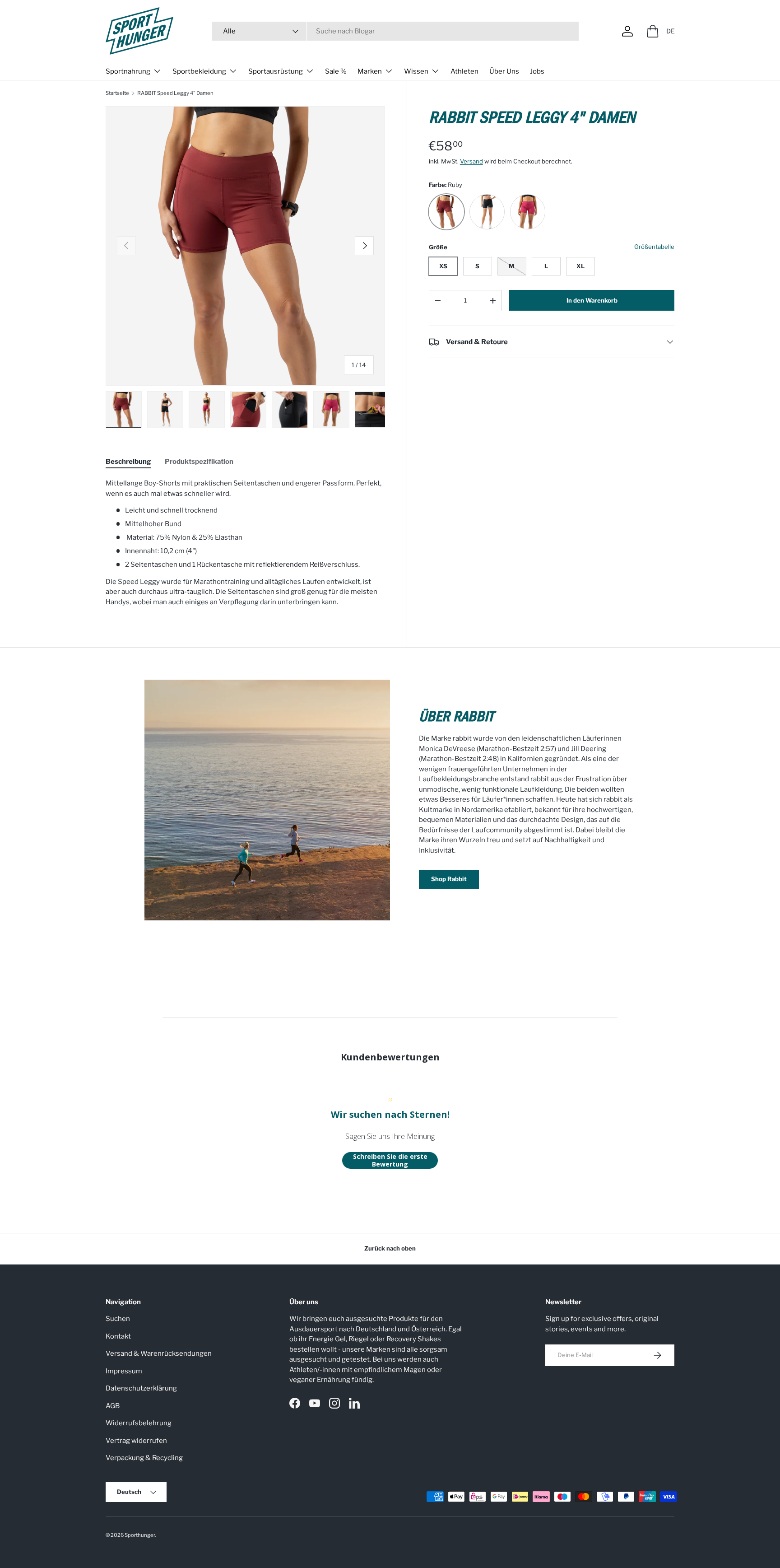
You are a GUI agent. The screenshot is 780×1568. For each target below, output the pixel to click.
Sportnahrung (128, 71)
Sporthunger (140, 1535)
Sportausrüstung (275, 71)
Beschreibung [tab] (128, 461)
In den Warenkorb (592, 300)
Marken (370, 71)
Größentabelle (654, 246)
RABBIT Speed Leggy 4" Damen (175, 93)
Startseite (117, 93)
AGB (113, 1406)
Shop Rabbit (449, 878)
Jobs (537, 71)
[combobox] (395, 31)
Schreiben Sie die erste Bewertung (390, 1160)
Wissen (416, 71)
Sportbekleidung (199, 71)
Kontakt (118, 1336)
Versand (471, 161)
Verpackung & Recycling (144, 1458)
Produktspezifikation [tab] (199, 461)
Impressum (124, 1371)
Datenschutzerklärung (141, 1388)
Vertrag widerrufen (136, 1441)
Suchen (118, 1319)
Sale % (336, 71)
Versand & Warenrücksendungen (159, 1353)
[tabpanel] (245, 542)
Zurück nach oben (390, 1248)
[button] (653, 31)
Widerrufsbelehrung (139, 1423)
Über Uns (504, 71)
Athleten (464, 71)
